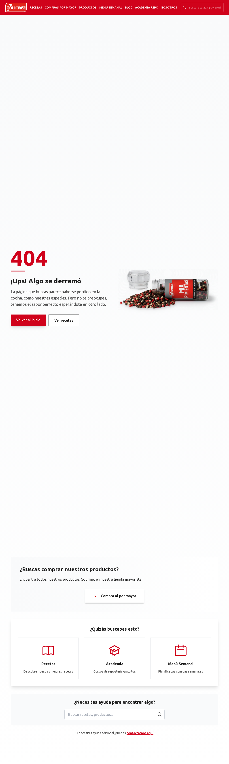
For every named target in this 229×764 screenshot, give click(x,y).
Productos (88, 7)
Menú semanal (110, 7)
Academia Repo (146, 7)
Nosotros (169, 7)
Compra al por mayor (118, 596)
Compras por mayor (60, 7)
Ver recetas (63, 320)
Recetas (36, 7)
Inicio (22, 7)
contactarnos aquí (140, 733)
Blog (128, 7)
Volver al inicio (28, 320)
